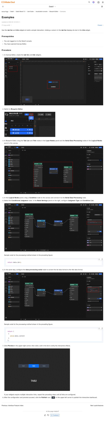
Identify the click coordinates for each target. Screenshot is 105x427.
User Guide (30, 11)
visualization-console (41, 11)
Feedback (56, 415)
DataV (12, 11)
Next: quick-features (96, 405)
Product (100, 25)
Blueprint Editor (54, 11)
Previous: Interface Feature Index (12, 405)
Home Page (5, 11)
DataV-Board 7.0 (20, 11)
